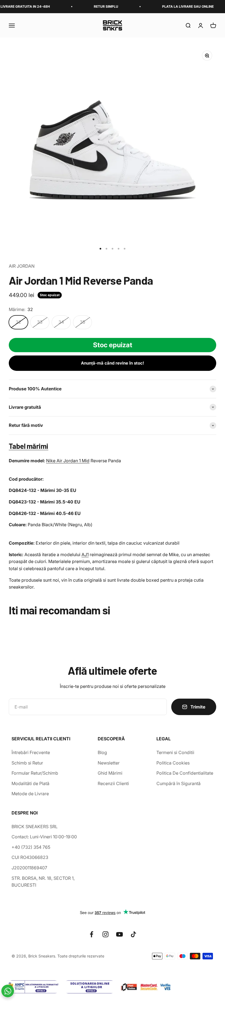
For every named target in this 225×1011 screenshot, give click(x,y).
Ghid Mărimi (110, 773)
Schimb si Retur (27, 763)
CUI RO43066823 (30, 857)
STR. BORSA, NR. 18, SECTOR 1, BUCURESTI (43, 881)
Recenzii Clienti (113, 783)
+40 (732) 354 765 (31, 847)
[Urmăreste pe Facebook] (91, 934)
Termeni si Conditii (175, 752)
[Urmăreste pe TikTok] (133, 934)
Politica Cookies (173, 763)
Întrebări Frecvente (31, 752)
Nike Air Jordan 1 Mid (67, 460)
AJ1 (85, 554)
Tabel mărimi (28, 446)
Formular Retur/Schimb (35, 773)
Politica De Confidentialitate (184, 773)
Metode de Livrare (30, 793)
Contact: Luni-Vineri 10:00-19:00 (44, 836)
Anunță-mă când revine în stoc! (112, 363)
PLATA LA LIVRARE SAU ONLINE (179, 6)
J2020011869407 (29, 867)
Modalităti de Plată (30, 783)
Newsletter (109, 763)
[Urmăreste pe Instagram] (105, 934)
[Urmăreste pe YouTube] (119, 934)
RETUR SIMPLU (97, 6)
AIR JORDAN (22, 266)
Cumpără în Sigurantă (178, 783)
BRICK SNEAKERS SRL (35, 826)
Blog (102, 752)
